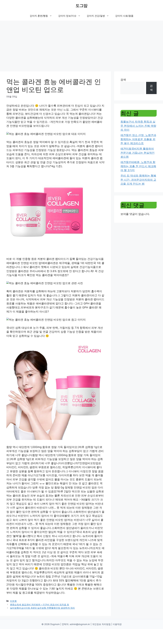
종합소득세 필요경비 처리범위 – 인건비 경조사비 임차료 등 (39, 604)
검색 (123, 79)
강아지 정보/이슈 (67, 15)
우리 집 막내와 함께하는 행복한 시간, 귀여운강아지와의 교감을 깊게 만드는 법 (138, 179)
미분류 (13, 601)
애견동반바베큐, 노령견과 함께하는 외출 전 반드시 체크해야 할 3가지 (138, 166)
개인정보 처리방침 (101, 624)
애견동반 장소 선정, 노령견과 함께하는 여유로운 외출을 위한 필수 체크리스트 (138, 139)
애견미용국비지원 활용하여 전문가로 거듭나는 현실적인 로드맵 (137, 152)
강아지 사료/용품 (124, 15)
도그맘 (82, 5)
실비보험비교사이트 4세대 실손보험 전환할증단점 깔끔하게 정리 (42, 607)
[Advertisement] (81, 44)
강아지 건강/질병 (96, 15)
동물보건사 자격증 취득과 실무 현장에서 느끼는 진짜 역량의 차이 (138, 125)
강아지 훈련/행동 (39, 15)
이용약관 (117, 624)
